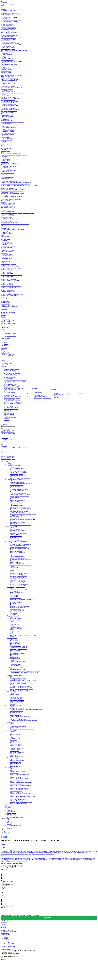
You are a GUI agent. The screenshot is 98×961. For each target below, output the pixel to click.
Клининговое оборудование (80, 858)
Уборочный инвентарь (23, 859)
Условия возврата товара (7, 930)
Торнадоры (70, 859)
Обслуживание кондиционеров (18, 669)
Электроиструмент (15, 733)
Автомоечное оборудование (17, 505)
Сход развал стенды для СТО (17, 571)
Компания (9, 821)
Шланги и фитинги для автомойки (63, 858)
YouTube (6, 344)
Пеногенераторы (5, 865)
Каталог (9, 464)
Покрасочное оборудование (17, 760)
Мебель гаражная (14, 694)
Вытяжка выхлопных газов (17, 708)
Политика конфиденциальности (9, 931)
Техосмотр (12, 724)
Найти (2, 959)
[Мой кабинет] (1, 436)
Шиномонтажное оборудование (18, 482)
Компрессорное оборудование (17, 661)
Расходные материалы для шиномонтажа (20, 544)
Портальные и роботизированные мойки (17, 861)
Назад (9, 463)
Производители (5, 926)
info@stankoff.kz (6, 338)
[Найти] (2, 7)
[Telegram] (4, 837)
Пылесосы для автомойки (47, 858)
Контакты (3, 928)
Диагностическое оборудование (18, 678)
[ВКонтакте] (6, 837)
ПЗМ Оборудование (15, 529)
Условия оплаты (5, 933)
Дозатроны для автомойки (16, 865)
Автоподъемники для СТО (17, 468)
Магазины (3, 927)
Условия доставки (5, 934)
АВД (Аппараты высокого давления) (10, 858)
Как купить (10, 808)
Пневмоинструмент (15, 640)
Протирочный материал (35, 859)
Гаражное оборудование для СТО (18, 589)
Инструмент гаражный (16, 618)
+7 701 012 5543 (5, 319)
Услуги (2, 923)
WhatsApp (6, 345)
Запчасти (12, 770)
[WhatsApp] (1, 837)
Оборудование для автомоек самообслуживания (54, 859)
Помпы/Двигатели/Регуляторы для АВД (30, 858)
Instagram (6, 342)
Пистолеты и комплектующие (81, 859)
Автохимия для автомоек (16, 556)
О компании (4, 922)
